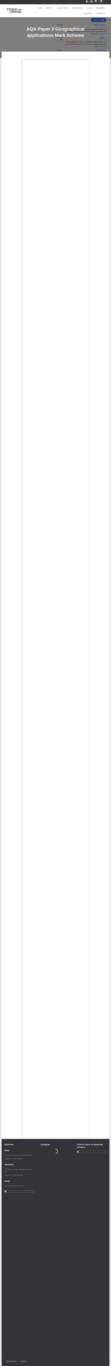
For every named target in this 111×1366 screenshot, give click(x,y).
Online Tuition (62, 8)
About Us (49, 8)
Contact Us (100, 13)
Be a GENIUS (88, 13)
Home (40, 8)
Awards (23, 1361)
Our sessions (77, 8)
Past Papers (100, 8)
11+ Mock (89, 8)
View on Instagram (56, 1158)
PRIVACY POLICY (11, 1361)
